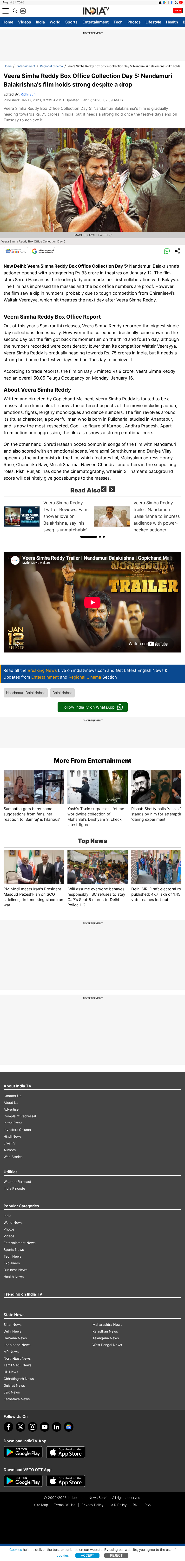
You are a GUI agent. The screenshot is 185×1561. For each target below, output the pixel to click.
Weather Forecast (17, 1182)
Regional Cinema (51, 66)
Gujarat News (14, 1385)
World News (13, 1222)
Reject (116, 1555)
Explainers (12, 1263)
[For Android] (23, 1481)
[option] (47, 516)
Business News (15, 1270)
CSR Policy (118, 1505)
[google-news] (68, 1427)
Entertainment (95, 22)
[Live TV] (178, 11)
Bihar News (12, 1324)
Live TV (9, 1143)
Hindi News (12, 1136)
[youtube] (44, 1427)
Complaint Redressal (20, 1116)
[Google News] (16, 251)
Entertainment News (19, 1243)
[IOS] (160, 2)
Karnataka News (17, 1399)
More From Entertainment (92, 760)
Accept (87, 1555)
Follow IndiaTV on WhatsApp (88, 707)
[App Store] (65, 1452)
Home (7, 22)
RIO (136, 1505)
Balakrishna (62, 692)
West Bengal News (107, 1345)
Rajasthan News (105, 1331)
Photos (134, 22)
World (55, 22)
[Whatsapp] (167, 251)
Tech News (12, 1256)
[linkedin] (56, 1427)
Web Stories (13, 1157)
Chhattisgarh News (19, 1379)
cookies (63, 1555)
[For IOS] (65, 1481)
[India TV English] (96, 11)
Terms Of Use (64, 1505)
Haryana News (15, 1338)
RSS (148, 1505)
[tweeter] (20, 1427)
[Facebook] (8, 1427)
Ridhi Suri (28, 94)
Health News (14, 1277)
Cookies (15, 1549)
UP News (11, 1372)
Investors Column (17, 1130)
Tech (118, 22)
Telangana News (105, 1338)
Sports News (14, 1249)
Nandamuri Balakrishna (25, 692)
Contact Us (12, 1096)
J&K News (12, 1392)
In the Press (13, 1123)
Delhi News (12, 1331)
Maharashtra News (107, 1324)
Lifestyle (153, 22)
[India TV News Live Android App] (23, 1452)
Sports (71, 22)
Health (172, 22)
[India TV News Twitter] (176, 2)
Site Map (41, 1505)
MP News (11, 1351)
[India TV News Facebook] (171, 2)
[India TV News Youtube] (181, 2)
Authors (10, 1150)
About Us (11, 1102)
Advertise (11, 1109)
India (40, 22)
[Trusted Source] (43, 251)
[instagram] (32, 1427)
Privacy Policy (92, 1505)
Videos (24, 22)
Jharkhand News (17, 1345)
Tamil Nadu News (17, 1365)
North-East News (17, 1358)
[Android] (164, 2)
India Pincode (14, 1188)
